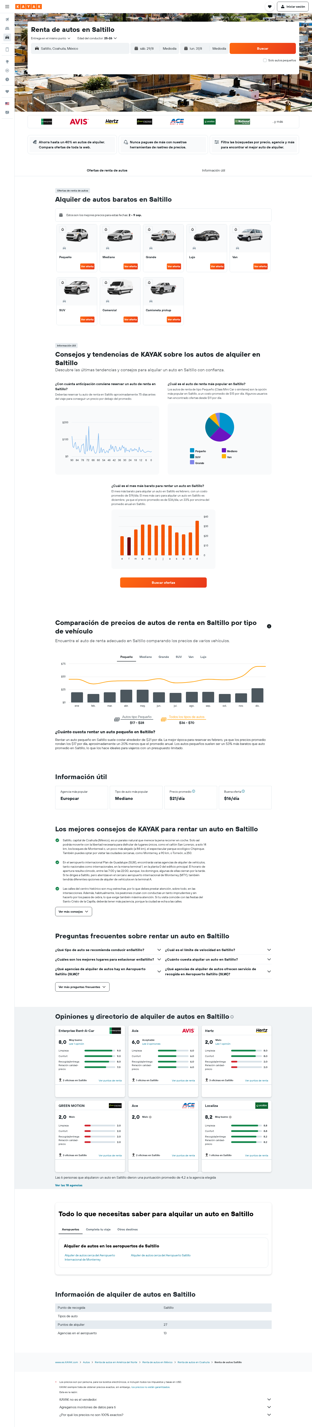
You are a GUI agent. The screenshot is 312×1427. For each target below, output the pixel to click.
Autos (86, 1362)
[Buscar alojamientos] (7, 28)
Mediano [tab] (145, 657)
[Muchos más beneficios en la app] (7, 49)
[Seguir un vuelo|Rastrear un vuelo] (7, 70)
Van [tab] (191, 657)
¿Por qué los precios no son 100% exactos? (91, 1415)
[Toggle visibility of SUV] (195, 456)
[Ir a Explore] (7, 61)
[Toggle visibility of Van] (227, 456)
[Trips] (7, 91)
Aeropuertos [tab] (70, 1229)
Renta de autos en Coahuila (193, 1362)
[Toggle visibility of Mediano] (229, 450)
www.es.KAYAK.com (66, 1362)
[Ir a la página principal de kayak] (28, 6)
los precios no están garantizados (150, 1387)
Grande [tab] (164, 657)
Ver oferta (87, 266)
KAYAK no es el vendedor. (78, 1399)
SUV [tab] (179, 657)
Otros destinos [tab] (127, 1229)
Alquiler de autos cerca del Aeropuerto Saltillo (161, 1255)
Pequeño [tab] (126, 657)
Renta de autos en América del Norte (116, 1362)
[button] (7, 6)
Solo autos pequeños (282, 60)
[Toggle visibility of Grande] (197, 462)
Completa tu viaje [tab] (98, 1229)
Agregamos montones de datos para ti (87, 1407)
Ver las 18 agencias (68, 1185)
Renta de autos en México (157, 1362)
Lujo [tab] (203, 657)
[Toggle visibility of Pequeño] (198, 450)
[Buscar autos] (7, 37)
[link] (163, 582)
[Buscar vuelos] (7, 19)
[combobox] (51, 38)
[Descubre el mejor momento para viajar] (7, 79)
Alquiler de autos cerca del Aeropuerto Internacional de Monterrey (90, 1257)
